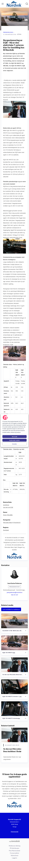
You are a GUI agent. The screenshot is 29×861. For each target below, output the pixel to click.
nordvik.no (6, 505)
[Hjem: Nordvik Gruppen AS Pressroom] (14, 4)
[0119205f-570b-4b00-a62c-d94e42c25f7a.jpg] (14, 621)
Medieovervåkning (14, 846)
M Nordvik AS (16, 522)
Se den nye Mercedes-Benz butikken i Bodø (12, 750)
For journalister (14, 853)
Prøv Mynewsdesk (14, 850)
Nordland (6, 530)
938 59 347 (14, 595)
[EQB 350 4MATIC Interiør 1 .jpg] (14, 686)
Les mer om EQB (8, 507)
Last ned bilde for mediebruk (11, 609)
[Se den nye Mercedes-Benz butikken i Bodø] (14, 664)
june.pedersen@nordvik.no (14, 592)
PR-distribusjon (14, 848)
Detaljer (14, 444)
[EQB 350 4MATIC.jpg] (14, 642)
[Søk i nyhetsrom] (27, 4)
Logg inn (14, 858)
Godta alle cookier (14, 440)
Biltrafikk (10, 515)
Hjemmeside (14, 831)
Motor (5, 515)
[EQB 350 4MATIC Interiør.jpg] (14, 708)
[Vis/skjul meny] (2, 4)
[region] (14, 430)
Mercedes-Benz (7, 522)
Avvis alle (14, 436)
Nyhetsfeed (14, 855)
